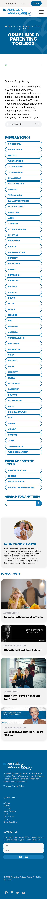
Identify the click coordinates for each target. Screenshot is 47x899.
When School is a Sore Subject (22, 649)
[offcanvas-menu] (41, 12)
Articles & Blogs (11, 613)
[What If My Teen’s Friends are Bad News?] (23, 673)
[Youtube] (23, 893)
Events (6, 819)
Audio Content (9, 811)
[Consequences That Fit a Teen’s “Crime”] (23, 715)
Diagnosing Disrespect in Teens (23, 616)
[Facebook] (6, 893)
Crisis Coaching (10, 822)
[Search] (39, 503)
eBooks (6, 805)
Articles (6, 803)
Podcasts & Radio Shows (14, 646)
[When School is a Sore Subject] (23, 633)
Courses (6, 808)
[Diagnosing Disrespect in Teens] (23, 594)
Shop (5, 814)
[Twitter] (18, 893)
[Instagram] (12, 893)
